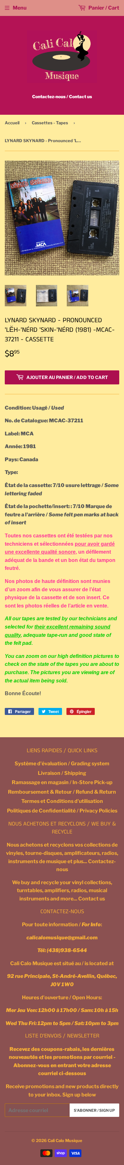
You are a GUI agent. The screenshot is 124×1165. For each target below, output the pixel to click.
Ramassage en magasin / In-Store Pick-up (62, 782)
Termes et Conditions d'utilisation (62, 801)
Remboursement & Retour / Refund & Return (62, 792)
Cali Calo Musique (65, 1140)
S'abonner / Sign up (94, 1110)
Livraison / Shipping (62, 773)
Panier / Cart (103, 8)
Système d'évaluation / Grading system (62, 764)
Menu (19, 8)
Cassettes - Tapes (50, 122)
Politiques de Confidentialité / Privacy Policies (62, 811)
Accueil (12, 122)
